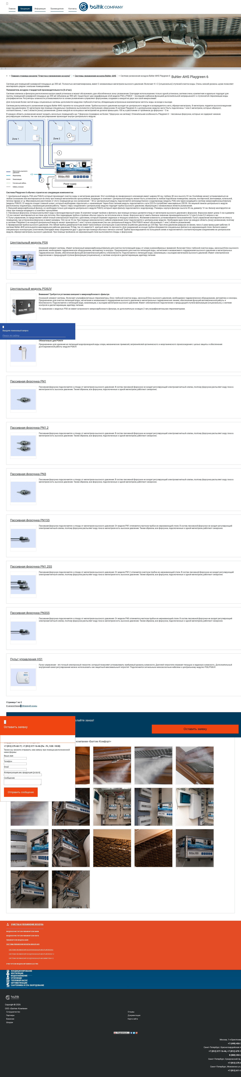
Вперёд (26, 706)
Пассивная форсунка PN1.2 (29, 427)
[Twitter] (134, 1033)
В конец (33, 706)
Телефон (8, 761)
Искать (71, 335)
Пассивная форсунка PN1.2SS (31, 566)
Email (6, 767)
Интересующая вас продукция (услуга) (22, 772)
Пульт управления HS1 (26, 659)
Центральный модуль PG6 (29, 242)
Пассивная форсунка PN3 (28, 474)
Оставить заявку (195, 729)
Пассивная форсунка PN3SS (30, 613)
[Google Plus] (136, 1033)
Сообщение (9, 778)
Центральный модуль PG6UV (31, 288)
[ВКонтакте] (131, 1033)
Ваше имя (8, 756)
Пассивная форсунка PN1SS (30, 520)
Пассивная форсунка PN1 (28, 381)
